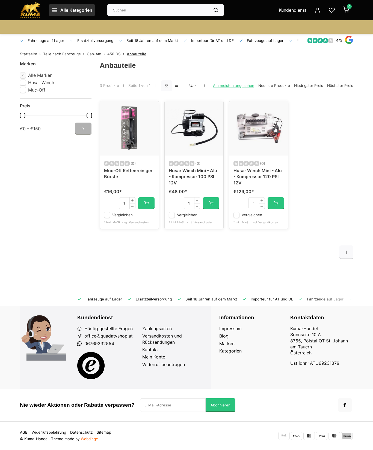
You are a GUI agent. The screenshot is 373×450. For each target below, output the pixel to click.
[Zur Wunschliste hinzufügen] (150, 109)
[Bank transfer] (284, 436)
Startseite (28, 54)
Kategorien (230, 351)
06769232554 (99, 343)
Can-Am (94, 54)
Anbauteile (136, 54)
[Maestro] (334, 436)
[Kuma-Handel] (30, 10)
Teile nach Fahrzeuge (62, 54)
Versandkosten (139, 222)
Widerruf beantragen (163, 364)
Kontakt (150, 349)
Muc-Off (36, 90)
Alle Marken (40, 75)
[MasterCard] (309, 436)
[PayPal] (296, 436)
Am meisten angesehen (233, 85)
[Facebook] (345, 405)
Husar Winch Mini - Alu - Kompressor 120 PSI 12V (257, 177)
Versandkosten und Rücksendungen (162, 339)
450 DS (114, 54)
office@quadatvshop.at (108, 336)
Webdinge (89, 439)
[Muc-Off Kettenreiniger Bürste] (129, 128)
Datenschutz (81, 432)
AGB (24, 432)
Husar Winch (41, 82)
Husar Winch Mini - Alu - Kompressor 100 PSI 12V (193, 177)
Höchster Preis (340, 85)
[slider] (22, 115)
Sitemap (104, 432)
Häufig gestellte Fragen (108, 328)
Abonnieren (220, 405)
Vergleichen (122, 215)
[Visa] (321, 436)
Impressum (230, 328)
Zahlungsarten (157, 328)
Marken (227, 343)
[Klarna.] (347, 436)
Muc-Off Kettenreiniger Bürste (128, 173)
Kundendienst (292, 10)
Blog (224, 336)
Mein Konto (153, 357)
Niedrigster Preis (308, 85)
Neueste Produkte (274, 85)
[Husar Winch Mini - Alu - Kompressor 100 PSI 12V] (194, 128)
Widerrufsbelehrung (49, 432)
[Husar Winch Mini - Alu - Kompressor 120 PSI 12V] (258, 128)
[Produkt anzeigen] (146, 203)
